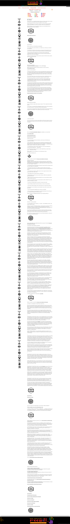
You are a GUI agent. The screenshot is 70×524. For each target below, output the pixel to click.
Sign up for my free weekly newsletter (33, 501)
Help (0, 518)
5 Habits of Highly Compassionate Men (33, 468)
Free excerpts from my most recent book (33, 506)
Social (46, 5)
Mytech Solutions (62, 523)
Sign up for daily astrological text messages (34, 496)
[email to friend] (66, 6)
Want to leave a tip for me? (31, 35)
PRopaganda (22, 5)
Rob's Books (29, 5)
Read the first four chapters (31, 136)
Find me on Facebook (30, 499)
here (45, 65)
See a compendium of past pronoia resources (34, 484)
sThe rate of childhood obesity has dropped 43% (34, 481)
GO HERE (41, 293)
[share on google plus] (69, 6)
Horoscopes (19, 5)
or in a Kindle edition (30, 133)
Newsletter (34, 5)
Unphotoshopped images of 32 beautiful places (34, 477)
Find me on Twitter (30, 504)
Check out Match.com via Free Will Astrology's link (35, 407)
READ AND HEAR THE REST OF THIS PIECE (34, 93)
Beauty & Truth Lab (38, 5)
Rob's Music (26, 5)
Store (31, 5)
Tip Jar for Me (29, 395)
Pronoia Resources (43, 5)
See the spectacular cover (31, 135)
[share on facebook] (67, 6)
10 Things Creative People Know (32, 471)
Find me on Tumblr (30, 397)
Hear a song (29, 151)
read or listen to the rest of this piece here (36, 457)
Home (1, 517)
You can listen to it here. (31, 68)
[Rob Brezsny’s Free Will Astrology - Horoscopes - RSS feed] (52, 9)
